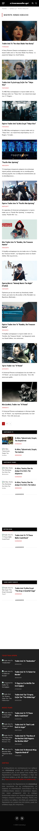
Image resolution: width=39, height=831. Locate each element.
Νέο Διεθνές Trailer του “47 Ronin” (15, 404)
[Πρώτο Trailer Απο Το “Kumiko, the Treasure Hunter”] (19, 312)
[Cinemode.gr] (20, 3)
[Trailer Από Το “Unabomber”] (7, 663)
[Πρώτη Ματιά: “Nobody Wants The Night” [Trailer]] (19, 271)
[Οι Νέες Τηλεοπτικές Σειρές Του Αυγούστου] (7, 440)
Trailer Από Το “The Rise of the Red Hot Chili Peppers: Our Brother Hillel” (25, 738)
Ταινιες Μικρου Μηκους (11, 582)
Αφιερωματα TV (8, 432)
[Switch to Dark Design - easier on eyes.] (36, 3)
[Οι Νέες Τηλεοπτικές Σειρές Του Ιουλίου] (7, 452)
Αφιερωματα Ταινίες (10, 462)
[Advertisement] (20, 510)
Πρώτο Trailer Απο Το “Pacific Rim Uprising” (18, 203)
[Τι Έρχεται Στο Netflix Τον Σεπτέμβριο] (7, 685)
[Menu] (3, 3)
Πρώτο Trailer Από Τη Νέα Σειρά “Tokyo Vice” (19, 124)
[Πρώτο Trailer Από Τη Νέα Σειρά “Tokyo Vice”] (19, 111)
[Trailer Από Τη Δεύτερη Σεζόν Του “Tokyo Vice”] (19, 70)
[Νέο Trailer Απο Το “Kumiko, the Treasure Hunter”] (19, 229)
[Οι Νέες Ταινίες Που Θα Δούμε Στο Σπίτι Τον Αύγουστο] (7, 471)
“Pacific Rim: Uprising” (10, 162)
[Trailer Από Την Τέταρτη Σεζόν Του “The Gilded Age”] (7, 697)
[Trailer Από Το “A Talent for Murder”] (7, 674)
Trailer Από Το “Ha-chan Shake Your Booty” (18, 44)
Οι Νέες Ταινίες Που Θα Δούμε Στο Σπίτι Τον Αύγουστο (24, 471)
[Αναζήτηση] (32, 3)
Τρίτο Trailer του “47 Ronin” (12, 366)
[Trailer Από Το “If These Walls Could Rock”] (7, 538)
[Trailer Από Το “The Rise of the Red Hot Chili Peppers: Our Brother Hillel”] (7, 738)
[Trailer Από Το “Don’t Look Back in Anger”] (7, 727)
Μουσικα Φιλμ (8, 529)
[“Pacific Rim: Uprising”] (19, 150)
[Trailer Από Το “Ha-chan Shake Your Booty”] (19, 31)
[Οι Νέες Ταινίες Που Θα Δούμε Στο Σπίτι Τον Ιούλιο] (7, 485)
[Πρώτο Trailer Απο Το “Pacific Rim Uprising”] (19, 191)
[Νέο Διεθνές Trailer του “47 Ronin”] (19, 392)
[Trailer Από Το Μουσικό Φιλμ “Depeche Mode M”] (7, 752)
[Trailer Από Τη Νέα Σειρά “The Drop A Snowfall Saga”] (7, 590)
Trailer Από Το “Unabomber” (25, 661)
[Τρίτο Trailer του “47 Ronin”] (19, 353)
